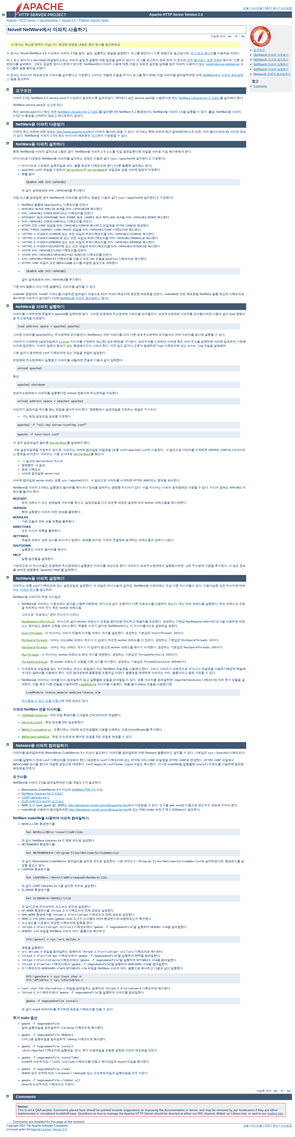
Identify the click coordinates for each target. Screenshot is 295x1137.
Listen (64, 341)
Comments (260, 86)
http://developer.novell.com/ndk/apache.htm (98, 805)
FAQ (267, 8)
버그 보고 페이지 (201, 53)
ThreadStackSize (35, 662)
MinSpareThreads (35, 640)
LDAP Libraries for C (36, 797)
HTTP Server (27, 20)
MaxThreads (30, 654)
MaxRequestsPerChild (38, 621)
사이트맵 (286, 8)
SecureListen (32, 722)
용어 (275, 8)
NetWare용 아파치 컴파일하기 (80, 298)
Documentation (48, 20)
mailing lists (275, 1113)
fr (236, 36)
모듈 (246, 8)
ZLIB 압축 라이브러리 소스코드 (43, 801)
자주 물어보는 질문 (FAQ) (204, 60)
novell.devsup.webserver (223, 64)
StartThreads (32, 633)
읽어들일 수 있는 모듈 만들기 (41, 701)
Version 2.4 (69, 20)
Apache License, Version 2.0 (49, 1129)
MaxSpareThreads (35, 647)
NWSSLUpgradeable (35, 737)
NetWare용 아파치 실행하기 (271, 64)
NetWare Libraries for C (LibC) (199, 98)
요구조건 (259, 50)
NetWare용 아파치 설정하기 (271, 69)
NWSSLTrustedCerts (36, 729)
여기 (50, 105)
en (229, 36)
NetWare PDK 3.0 (84, 789)
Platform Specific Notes (94, 20)
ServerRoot (74, 170)
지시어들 (256, 8)
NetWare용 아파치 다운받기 (271, 54)
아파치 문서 (28, 589)
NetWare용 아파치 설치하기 (271, 59)
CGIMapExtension (35, 715)
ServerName (96, 170)
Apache (11, 20)
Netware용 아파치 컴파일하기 (272, 74)
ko (243, 36)
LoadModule (87, 684)
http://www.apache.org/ (72, 131)
